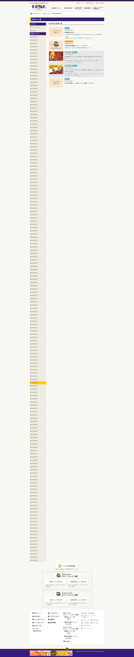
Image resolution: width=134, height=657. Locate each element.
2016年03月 (34, 440)
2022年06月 (34, 198)
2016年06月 (34, 431)
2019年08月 (34, 308)
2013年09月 (34, 537)
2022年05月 (34, 201)
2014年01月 (34, 524)
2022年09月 (34, 188)
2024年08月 (34, 114)
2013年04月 (34, 553)
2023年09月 (34, 150)
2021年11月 (34, 221)
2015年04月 (34, 476)
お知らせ (34, 30)
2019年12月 (34, 295)
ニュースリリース (36, 27)
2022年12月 (34, 179)
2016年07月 (34, 427)
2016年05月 (34, 434)
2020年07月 (34, 272)
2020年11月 (34, 260)
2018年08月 (34, 347)
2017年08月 (34, 386)
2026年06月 (34, 43)
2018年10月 (34, 340)
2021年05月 (34, 240)
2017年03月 (34, 402)
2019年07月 (34, 311)
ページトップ (67, 648)
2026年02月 (34, 56)
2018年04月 (34, 360)
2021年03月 (34, 247)
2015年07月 (34, 466)
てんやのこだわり (78, 8)
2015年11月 (34, 453)
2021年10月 (34, 224)
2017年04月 (34, 398)
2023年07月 (34, 156)
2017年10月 (34, 379)
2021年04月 (34, 243)
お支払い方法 (95, 622)
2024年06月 (34, 121)
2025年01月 (34, 98)
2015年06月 (34, 469)
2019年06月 (34, 314)
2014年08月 (34, 502)
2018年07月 (34, 350)
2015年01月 (34, 486)
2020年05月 (34, 279)
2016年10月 (34, 418)
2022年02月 (34, 211)
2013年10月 (34, 534)
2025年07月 (34, 79)
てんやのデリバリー (39, 619)
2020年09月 (34, 266)
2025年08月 (34, 75)
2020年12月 (34, 256)
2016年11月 (34, 415)
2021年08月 (34, 230)
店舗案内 (87, 8)
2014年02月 (34, 521)
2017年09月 (34, 382)
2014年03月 (34, 518)
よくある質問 (101, 3)
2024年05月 (34, 124)
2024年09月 (34, 111)
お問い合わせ (91, 3)
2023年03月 (34, 169)
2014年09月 (34, 499)
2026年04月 (34, 49)
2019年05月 (34, 318)
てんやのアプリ (54, 613)
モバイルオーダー (39, 622)
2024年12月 (34, 101)
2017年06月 (34, 392)
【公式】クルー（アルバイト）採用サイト (98, 8)
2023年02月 (34, 172)
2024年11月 (34, 104)
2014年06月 (34, 508)
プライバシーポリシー (88, 628)
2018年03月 (34, 363)
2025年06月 (34, 82)
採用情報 (92, 613)
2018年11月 (34, 337)
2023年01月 (34, 175)
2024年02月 (34, 133)
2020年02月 (34, 289)
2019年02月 (34, 327)
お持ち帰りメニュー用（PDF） (71, 623)
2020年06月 (34, 276)
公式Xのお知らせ (87, 625)
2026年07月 (34, 40)
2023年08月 (34, 153)
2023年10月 (34, 146)
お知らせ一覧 (46, 13)
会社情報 (85, 613)
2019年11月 (34, 298)
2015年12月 (34, 450)
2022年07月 (34, 195)
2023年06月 (34, 159)
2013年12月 (34, 528)
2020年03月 (34, 285)
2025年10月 (34, 69)
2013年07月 (34, 544)
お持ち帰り (68, 8)
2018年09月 (34, 343)
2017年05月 (34, 395)
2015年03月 (34, 479)
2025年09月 (34, 72)
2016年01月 (34, 447)
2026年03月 (34, 53)
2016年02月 (34, 444)
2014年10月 (34, 495)
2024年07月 (34, 117)
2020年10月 (34, 263)
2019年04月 (34, 321)
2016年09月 (34, 421)
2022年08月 (34, 192)
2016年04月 (34, 437)
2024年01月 (34, 137)
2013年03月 (34, 557)
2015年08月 (34, 463)
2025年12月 (34, 62)
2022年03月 (34, 208)
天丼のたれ (38, 631)
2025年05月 (34, 85)
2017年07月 (34, 389)
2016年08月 (34, 424)
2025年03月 (34, 91)
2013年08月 (34, 541)
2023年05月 (34, 163)
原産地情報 (53, 622)
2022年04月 (34, 205)
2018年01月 (34, 369)
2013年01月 (34, 560)
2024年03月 (34, 130)
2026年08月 (34, 37)
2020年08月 (34, 269)
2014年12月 (34, 489)
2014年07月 (34, 505)
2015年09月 (34, 460)
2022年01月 (34, 214)
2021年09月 (34, 227)
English (67, 641)
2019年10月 (34, 301)
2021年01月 (34, 253)
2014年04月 (34, 515)
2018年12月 (34, 334)
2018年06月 (34, 353)
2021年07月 (34, 234)
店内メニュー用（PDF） (70, 618)
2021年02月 (34, 250)
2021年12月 (34, 217)
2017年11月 (34, 376)
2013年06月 (34, 547)
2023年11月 (34, 143)
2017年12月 (34, 373)
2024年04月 (34, 127)
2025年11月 (34, 66)
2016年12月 (34, 411)
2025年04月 (34, 88)
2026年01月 (34, 59)
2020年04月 (34, 282)
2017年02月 (34, 405)
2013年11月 (34, 531)
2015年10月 (34, 457)
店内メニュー (56, 8)
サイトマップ (82, 3)
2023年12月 (34, 140)
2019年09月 (34, 305)
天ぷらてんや (37, 625)
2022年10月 (34, 185)
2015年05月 (34, 473)
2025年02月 (34, 95)
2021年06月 (34, 237)
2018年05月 (34, 356)
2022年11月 (34, 182)
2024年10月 (34, 108)
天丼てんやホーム (37, 13)
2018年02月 (34, 366)
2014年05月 (34, 512)
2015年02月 (34, 482)
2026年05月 (34, 46)
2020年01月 (34, 292)
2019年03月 (34, 324)
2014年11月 (34, 492)
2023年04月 (34, 166)
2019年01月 (34, 331)
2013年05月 (34, 550)
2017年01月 (34, 408)
